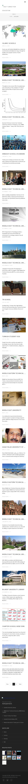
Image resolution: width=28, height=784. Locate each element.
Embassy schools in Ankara (13, 154)
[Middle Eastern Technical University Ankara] (14, 361)
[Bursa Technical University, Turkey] (14, 758)
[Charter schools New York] (14, 614)
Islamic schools (9, 43)
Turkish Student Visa (11, 336)
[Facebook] (3, 780)
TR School (6, 300)
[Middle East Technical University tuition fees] (14, 507)
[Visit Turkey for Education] (13, 8)
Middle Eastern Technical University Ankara (14, 373)
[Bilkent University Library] (14, 578)
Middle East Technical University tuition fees (14, 519)
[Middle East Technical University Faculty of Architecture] (14, 177)
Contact (6, 735)
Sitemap (6, 738)
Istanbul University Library (10, 707)
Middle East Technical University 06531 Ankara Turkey (14, 226)
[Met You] (4, 762)
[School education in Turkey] (19, 758)
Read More (5, 57)
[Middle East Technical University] (14, 68)
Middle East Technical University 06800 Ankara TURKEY (13, 711)
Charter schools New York (13, 626)
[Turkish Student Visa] (14, 325)
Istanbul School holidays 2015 (10, 719)
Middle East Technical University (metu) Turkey (14, 263)
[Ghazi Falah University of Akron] (14, 435)
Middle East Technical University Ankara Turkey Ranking (14, 554)
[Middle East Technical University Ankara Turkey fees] (14, 651)
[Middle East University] (14, 398)
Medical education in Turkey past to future (14, 722)
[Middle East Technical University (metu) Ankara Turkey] (19, 753)
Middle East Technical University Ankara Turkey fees (14, 663)
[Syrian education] (4, 758)
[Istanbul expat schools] (14, 753)
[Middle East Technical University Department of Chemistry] (14, 105)
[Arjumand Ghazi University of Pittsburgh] (4, 753)
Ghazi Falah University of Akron (14, 447)
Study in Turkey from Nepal (10, 715)
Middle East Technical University (14, 80)
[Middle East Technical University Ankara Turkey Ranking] (14, 542)
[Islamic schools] (14, 31)
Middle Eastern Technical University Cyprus (14, 482)
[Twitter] (7, 780)
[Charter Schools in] (9, 758)
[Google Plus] (11, 780)
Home (11, 16)
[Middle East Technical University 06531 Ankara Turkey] (14, 214)
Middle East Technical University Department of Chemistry (14, 117)
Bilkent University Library (13, 589)
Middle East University (11, 410)
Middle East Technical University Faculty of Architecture (14, 189)
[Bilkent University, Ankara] (9, 753)
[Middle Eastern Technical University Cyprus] (14, 470)
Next (20, 684)
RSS (5, 742)
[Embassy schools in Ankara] (14, 142)
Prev (7, 684)
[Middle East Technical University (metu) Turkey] (14, 251)
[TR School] (14, 288)
